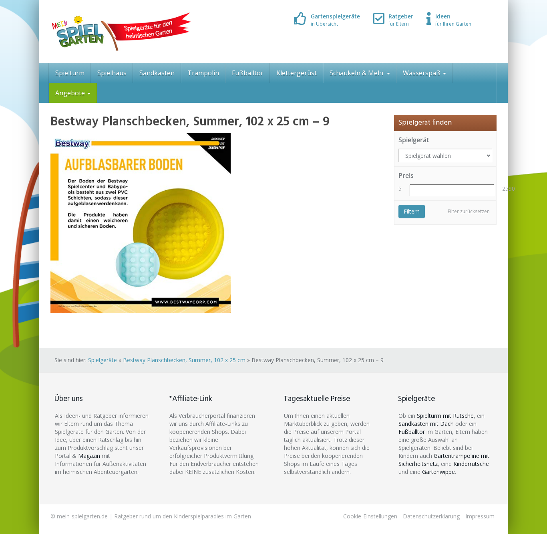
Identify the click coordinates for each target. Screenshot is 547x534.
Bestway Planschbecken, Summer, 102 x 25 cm (184, 360)
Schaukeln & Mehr (358, 73)
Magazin (89, 455)
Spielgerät (413, 139)
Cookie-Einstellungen (370, 516)
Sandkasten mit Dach (426, 423)
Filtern (412, 211)
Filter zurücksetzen (469, 211)
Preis (406, 175)
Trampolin (203, 73)
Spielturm (69, 73)
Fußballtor (247, 73)
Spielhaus (112, 73)
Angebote (70, 93)
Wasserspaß (422, 73)
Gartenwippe (438, 472)
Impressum (480, 516)
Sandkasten (157, 73)
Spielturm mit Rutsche (445, 415)
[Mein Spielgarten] (120, 31)
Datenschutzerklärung (431, 516)
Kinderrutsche (471, 464)
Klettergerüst (296, 73)
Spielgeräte (102, 360)
